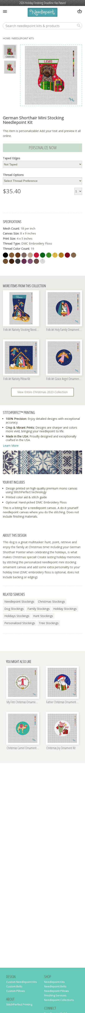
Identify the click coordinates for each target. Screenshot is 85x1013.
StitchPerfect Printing (19, 1004)
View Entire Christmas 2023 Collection (42, 392)
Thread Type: (11, 243)
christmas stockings (51, 601)
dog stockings (14, 609)
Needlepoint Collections (59, 1000)
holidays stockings (16, 616)
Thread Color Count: (16, 248)
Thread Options (13, 175)
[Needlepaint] (42, 13)
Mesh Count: (11, 228)
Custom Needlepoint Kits (21, 982)
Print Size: (9, 238)
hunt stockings (43, 616)
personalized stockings (19, 623)
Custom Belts (14, 986)
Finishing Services (55, 995)
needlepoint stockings (19, 601)
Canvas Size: (11, 233)
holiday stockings (65, 609)
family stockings (38, 609)
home (6, 38)
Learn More (11, 445)
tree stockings (49, 623)
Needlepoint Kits (23, 38)
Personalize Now (43, 147)
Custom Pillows (15, 991)
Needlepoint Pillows (56, 991)
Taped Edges (11, 158)
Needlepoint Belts (55, 986)
